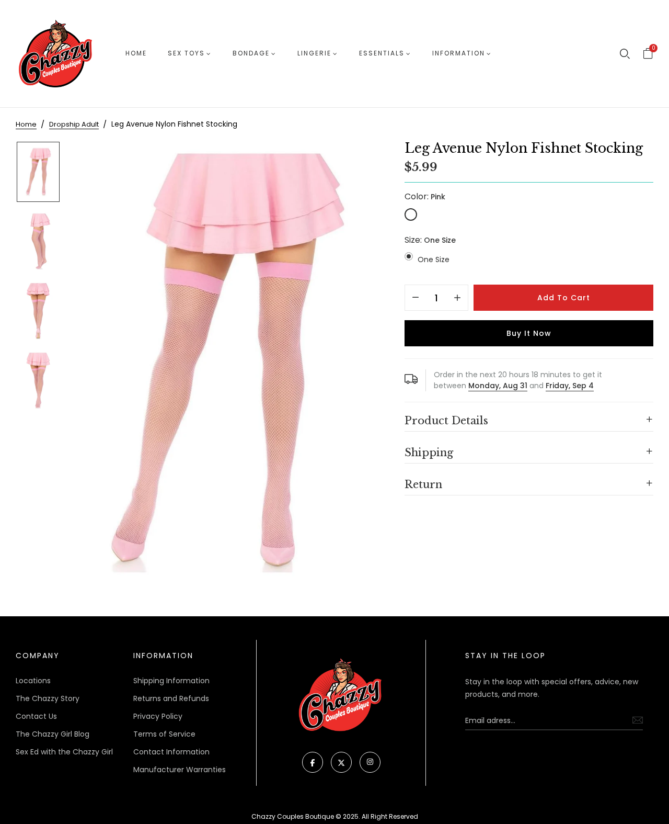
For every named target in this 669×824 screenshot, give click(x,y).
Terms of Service (164, 734)
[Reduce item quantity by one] (415, 298)
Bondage (251, 53)
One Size (433, 259)
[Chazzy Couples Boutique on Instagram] (370, 762)
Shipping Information (171, 680)
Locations (33, 680)
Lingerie (314, 53)
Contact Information (171, 752)
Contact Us (36, 716)
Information (458, 53)
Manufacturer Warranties (179, 769)
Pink (411, 214)
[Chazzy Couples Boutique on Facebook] (312, 762)
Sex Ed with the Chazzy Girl (64, 752)
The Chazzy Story (47, 698)
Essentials (382, 53)
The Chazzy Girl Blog (52, 734)
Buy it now (528, 333)
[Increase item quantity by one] (457, 298)
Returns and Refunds (171, 698)
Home (136, 53)
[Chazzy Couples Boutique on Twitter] (341, 762)
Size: (430, 240)
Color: (425, 196)
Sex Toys (186, 53)
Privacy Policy (157, 716)
